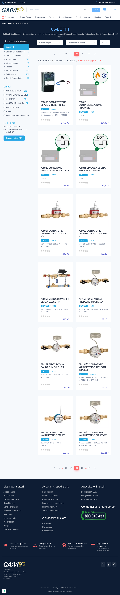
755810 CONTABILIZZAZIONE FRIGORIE (90, 105)
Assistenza (44, 588)
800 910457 (15, 2)
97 (89, 54)
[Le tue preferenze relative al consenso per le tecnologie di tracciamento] (4, 591)
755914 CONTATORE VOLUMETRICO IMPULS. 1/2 (54, 234)
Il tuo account (47, 492)
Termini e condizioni (50, 511)
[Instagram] (114, 564)
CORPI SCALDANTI (12, 107)
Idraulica (97, 17)
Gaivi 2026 (69, 591)
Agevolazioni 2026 (89, 499)
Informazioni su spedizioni (53, 503)
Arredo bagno (9, 492)
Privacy (55, 588)
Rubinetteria (40, 17)
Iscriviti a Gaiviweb (50, 496)
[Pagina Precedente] (54, 54)
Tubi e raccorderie (11, 529)
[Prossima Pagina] (95, 54)
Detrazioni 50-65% (89, 492)
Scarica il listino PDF (14, 138)
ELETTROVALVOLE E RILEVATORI (17, 115)
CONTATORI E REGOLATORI (16, 103)
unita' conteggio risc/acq (90, 60)
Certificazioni (47, 531)
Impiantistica (9, 522)
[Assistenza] (103, 564)
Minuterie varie (10, 518)
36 (66, 54)
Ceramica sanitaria (11, 499)
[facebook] (109, 564)
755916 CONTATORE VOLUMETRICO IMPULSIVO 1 (93, 234)
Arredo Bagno (25, 17)
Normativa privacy (49, 507)
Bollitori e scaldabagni (13, 511)
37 (71, 54)
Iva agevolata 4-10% (89, 496)
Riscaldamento (65, 17)
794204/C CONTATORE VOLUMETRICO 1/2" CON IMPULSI (92, 367)
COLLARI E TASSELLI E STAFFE (16, 95)
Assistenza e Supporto (106, 2)
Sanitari (52, 17)
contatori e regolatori (64, 60)
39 (82, 54)
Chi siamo (46, 523)
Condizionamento (11, 507)
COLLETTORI (10, 99)
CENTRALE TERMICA (13, 91)
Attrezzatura (8, 514)
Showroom (9, 17)
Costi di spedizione (50, 499)
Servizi (108, 17)
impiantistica (44, 60)
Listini (96, 10)
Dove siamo (47, 527)
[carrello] (104, 10)
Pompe (6, 526)
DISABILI (9, 111)
